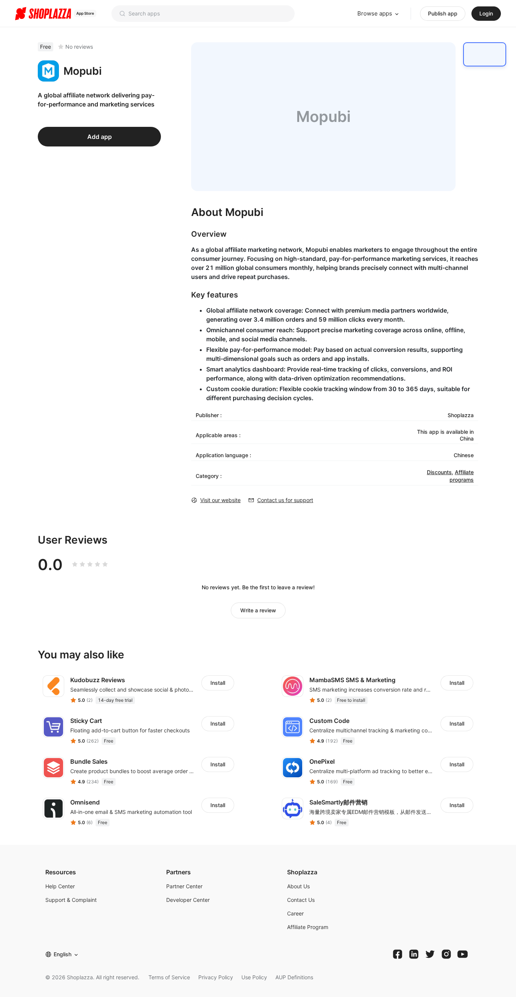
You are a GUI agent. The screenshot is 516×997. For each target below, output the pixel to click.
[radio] (75, 564)
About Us (298, 886)
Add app (99, 136)
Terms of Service (169, 977)
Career (295, 913)
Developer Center (188, 900)
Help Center (60, 886)
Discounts (439, 472)
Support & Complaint (71, 900)
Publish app (442, 13)
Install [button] (217, 683)
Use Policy (254, 977)
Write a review (258, 610)
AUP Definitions (294, 977)
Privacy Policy (215, 977)
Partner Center (184, 886)
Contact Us (301, 900)
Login (486, 13)
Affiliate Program (307, 927)
